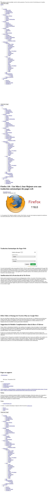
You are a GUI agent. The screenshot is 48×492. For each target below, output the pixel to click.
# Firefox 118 (5, 384)
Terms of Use (5, 409)
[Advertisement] (24, 94)
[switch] (1, 5)
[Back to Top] (1, 1)
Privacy (4, 407)
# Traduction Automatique (8, 386)
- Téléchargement (3, 375)
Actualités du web (7, 191)
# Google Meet (6, 387)
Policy (4, 410)
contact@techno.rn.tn (7, 403)
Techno (1, 4)
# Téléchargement (6, 383)
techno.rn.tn (29, 405)
